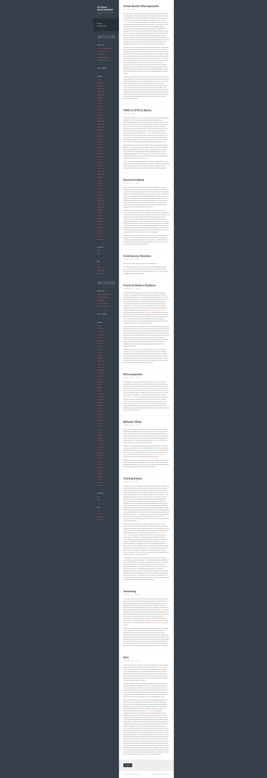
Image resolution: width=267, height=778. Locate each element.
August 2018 (100, 133)
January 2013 (100, 224)
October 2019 (100, 91)
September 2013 (101, 206)
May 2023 (99, 79)
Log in (98, 264)
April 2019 (99, 109)
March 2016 (100, 144)
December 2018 (101, 121)
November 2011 (101, 239)
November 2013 (101, 200)
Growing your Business (102, 57)
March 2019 (100, 112)
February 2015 (100, 168)
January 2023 (100, 85)
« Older (128, 765)
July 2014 (99, 180)
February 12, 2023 (128, 183)
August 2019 (100, 97)
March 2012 (100, 236)
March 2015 (100, 165)
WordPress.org (100, 273)
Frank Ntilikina (134, 306)
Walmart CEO (160, 667)
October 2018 (100, 127)
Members (99, 23)
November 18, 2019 (128, 288)
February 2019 (100, 115)
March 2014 (100, 192)
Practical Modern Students (103, 60)
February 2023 (100, 82)
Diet (126, 657)
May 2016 (99, 138)
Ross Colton (148, 133)
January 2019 (100, 118)
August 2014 (100, 177)
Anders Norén (162, 774)
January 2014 (100, 198)
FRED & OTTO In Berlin (102, 51)
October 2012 (100, 227)
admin (133, 9)
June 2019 (99, 103)
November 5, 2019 (128, 594)
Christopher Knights (128, 22)
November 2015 (101, 156)
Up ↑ (168, 774)
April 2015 (99, 162)
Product (156, 271)
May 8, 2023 (126, 113)
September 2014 (101, 174)
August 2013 (100, 209)
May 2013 (99, 215)
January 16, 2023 (128, 259)
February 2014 (100, 195)
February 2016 (100, 147)
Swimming (129, 591)
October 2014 (100, 171)
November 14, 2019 (128, 377)
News (98, 253)
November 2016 (101, 136)
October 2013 (100, 203)
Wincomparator (133, 374)
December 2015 (101, 153)
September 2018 (101, 130)
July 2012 (99, 233)
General (99, 250)
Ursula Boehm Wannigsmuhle (103, 48)
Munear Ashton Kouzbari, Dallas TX (157, 310)
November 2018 (101, 124)
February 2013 (100, 221)
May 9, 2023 (126, 9)
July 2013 (99, 212)
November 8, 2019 (128, 481)
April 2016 (99, 141)
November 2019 (101, 88)
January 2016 (100, 150)
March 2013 (100, 218)
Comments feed (100, 270)
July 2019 (99, 100)
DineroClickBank (101, 54)
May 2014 (99, 186)
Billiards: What (132, 421)
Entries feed (100, 267)
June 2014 (99, 183)
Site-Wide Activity (101, 26)
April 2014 (99, 189)
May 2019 (99, 106)
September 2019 (101, 94)
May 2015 (99, 159)
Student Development (105, 8)
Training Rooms (132, 478)
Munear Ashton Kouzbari (130, 397)
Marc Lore (137, 514)
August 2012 (100, 230)
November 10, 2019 (128, 425)
